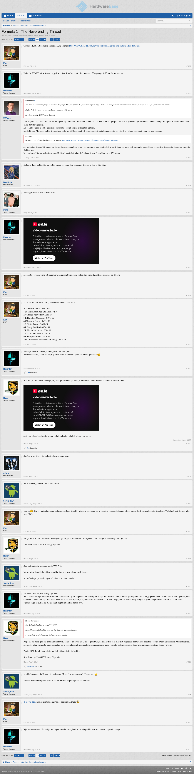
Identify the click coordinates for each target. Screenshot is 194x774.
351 (37, 39)
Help (177, 768)
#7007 (188, 295)
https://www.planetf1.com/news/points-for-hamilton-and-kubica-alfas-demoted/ (104, 45)
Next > (57, 39)
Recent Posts (26, 21)
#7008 (188, 344)
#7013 (188, 531)
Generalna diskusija (19, 35)
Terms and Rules (162, 771)
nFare (6, 473)
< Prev (17, 39)
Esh (5, 63)
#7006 (188, 268)
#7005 (188, 213)
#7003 (188, 158)
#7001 (188, 66)
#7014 (188, 559)
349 (30, 39)
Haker (6, 398)
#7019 (188, 722)
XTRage (7, 118)
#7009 (188, 368)
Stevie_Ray (8, 501)
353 (44, 39)
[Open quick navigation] (190, 25)
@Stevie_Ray (29, 701)
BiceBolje (7, 182)
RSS (191, 768)
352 (41, 39)
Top (186, 768)
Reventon (7, 91)
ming (5, 210)
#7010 (188, 444)
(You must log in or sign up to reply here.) (177, 755)
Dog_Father (39, 35)
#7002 (188, 94)
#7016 (188, 614)
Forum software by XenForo (23, 771)
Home (182, 768)
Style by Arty (187, 771)
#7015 (188, 586)
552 (52, 39)
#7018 (188, 694)
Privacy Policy (176, 771)
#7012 (188, 504)
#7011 (189, 476)
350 (33, 39)
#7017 (188, 662)
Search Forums (10, 21)
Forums (21, 15)
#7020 (188, 750)
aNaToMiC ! (31, 666)
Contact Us (169, 768)
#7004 (188, 185)
